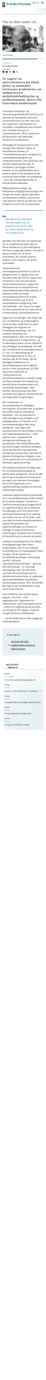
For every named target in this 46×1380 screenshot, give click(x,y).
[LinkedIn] (14, 72)
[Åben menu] (43, 2)
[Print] (3, 72)
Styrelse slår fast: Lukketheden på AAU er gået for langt (23, 645)
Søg (33, 2)
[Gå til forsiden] (18, 3)
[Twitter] (17, 72)
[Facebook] (10, 72)
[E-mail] (7, 72)
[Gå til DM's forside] (3, 4)
